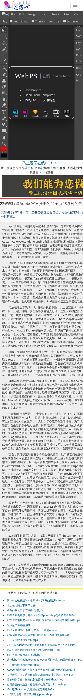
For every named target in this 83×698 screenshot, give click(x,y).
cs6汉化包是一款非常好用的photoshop (29, 694)
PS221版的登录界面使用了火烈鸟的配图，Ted (33, 650)
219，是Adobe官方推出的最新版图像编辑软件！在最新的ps (41, 645)
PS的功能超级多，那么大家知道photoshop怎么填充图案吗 (40, 615)
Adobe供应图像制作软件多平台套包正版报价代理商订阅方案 (41, 669)
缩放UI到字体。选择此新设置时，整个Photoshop (35, 679)
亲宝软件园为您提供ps (22, 640)
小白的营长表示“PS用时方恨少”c (25, 610)
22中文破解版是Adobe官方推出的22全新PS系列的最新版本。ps (43, 620)
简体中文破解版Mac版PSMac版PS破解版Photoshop (36, 600)
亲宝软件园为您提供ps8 (23, 665)
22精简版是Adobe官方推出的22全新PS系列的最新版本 (38, 635)
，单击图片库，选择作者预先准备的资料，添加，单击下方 (40, 674)
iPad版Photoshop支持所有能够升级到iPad (31, 689)
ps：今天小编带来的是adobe (23, 655)
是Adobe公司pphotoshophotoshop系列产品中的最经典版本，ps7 (44, 659)
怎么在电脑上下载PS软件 (21, 605)
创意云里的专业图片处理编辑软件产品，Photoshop (36, 684)
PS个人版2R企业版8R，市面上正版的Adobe (32, 630)
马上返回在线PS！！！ (41, 162)
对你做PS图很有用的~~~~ (21, 625)
